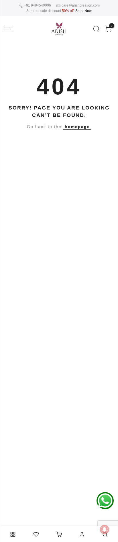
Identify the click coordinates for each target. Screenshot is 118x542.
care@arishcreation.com (81, 5)
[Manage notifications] (104, 529)
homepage (77, 126)
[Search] (96, 29)
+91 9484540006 (37, 5)
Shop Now (83, 11)
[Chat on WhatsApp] (105, 500)
